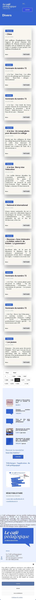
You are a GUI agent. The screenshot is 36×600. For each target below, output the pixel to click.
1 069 (12, 380)
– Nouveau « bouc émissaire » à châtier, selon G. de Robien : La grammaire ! (17, 241)
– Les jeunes (10, 342)
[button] (33, 564)
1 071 (23, 380)
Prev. (7, 373)
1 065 (13, 376)
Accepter (18, 583)
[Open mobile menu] (24, 3)
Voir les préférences (18, 593)
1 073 (6, 384)
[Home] (10, 12)
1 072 (28, 380)
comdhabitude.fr (12, 501)
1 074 (12, 384)
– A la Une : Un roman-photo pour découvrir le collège (17, 132)
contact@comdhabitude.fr (15, 499)
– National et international (16, 205)
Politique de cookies (17, 597)
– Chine (8, 34)
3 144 (26, 384)
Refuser (18, 588)
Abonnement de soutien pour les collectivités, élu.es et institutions (23, 440)
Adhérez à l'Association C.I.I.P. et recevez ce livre (23, 401)
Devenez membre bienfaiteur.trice (23, 410)
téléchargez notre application (16, 526)
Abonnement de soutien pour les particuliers (23, 429)
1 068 (6, 380)
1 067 (24, 376)
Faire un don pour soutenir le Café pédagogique (23, 420)
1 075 (17, 384)
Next (14, 373)
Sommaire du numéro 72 (16, 68)
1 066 (19, 376)
